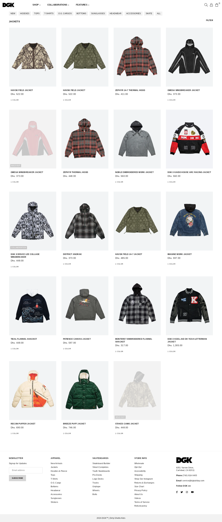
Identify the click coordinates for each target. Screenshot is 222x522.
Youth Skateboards (101, 471)
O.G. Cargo (56, 483)
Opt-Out (138, 467)
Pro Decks (97, 475)
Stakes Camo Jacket (127, 424)
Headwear (115, 13)
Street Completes (100, 467)
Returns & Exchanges (144, 483)
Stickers (54, 502)
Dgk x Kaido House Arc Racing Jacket (189, 172)
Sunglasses (98, 13)
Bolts (94, 494)
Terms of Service (142, 502)
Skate (149, 13)
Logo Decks (97, 479)
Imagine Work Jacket (180, 254)
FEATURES (82, 5)
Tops (36, 13)
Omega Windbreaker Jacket (184, 90)
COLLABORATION (18, 248)
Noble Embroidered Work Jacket (134, 172)
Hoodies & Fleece (59, 471)
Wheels (95, 490)
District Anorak (72, 254)
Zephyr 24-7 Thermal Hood (130, 90)
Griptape (96, 486)
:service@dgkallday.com (193, 481)
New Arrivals (56, 463)
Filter (209, 20)
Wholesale (139, 463)
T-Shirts (54, 479)
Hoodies (24, 13)
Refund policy (140, 506)
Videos (137, 498)
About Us (138, 494)
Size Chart (139, 486)
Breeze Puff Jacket (74, 424)
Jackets (54, 467)
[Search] (206, 4)
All (159, 13)
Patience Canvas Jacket (77, 339)
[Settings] (211, 4)
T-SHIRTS (48, 13)
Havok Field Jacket (22, 90)
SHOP (36, 5)
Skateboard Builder (101, 463)
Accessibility (140, 471)
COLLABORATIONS (57, 5)
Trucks (95, 483)
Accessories (133, 13)
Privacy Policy (140, 490)
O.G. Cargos (65, 13)
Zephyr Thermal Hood (75, 172)
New (13, 13)
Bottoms (81, 13)
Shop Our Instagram (143, 479)
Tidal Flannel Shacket (24, 339)
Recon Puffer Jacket (23, 424)
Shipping (138, 475)
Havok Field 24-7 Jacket (128, 254)
